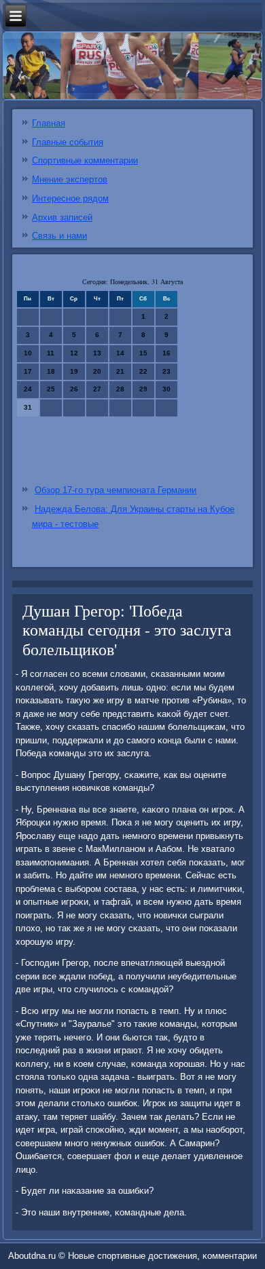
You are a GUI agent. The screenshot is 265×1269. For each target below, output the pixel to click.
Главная (48, 123)
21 (120, 371)
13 (97, 353)
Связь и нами (59, 236)
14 (120, 353)
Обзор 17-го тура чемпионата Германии (115, 490)
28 (120, 389)
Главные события (67, 142)
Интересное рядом (70, 198)
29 (143, 389)
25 (51, 389)
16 (166, 353)
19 (74, 371)
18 (51, 371)
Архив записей (62, 217)
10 (28, 353)
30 (166, 389)
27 (97, 389)
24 (28, 389)
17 (28, 371)
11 (50, 353)
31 (28, 407)
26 (74, 389)
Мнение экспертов (69, 179)
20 (97, 371)
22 (143, 371)
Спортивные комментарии (85, 160)
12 (74, 353)
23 (166, 371)
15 (143, 353)
